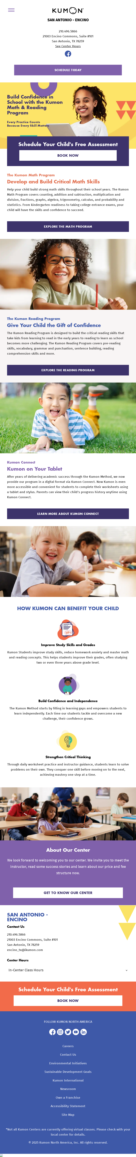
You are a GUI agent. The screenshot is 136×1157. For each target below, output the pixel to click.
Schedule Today (68, 70)
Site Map (68, 1114)
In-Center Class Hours (25, 970)
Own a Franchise (68, 1097)
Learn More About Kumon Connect (68, 514)
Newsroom (68, 1089)
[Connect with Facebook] (68, 56)
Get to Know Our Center (68, 893)
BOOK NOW (68, 155)
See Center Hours (68, 46)
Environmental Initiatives (68, 1063)
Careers (68, 1046)
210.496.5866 (68, 31)
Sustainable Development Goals (68, 1072)
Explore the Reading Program (68, 370)
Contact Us (68, 1054)
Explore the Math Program (68, 226)
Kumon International (68, 1080)
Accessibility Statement (68, 1106)
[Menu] (12, 11)
